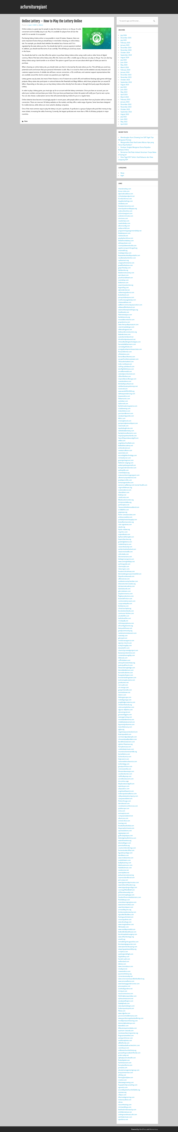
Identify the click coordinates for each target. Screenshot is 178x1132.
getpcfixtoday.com (124, 268)
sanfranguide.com (124, 564)
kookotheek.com (123, 295)
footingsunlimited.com (125, 917)
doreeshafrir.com (123, 648)
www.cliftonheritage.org (126, 937)
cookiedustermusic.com (126, 749)
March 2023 (125, 97)
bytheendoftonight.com (126, 537)
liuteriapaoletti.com (124, 734)
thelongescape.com (124, 697)
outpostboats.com (124, 534)
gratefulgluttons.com (125, 542)
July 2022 (124, 117)
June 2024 (124, 62)
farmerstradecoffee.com (126, 850)
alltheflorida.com (123, 1043)
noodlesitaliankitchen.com (127, 258)
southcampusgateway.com (127, 300)
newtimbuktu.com (124, 223)
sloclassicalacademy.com (126, 586)
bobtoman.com (123, 282)
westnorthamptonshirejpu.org (128, 310)
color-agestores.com (125, 524)
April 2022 (124, 124)
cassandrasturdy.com (125, 547)
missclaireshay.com (124, 189)
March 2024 (125, 67)
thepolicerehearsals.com (126, 576)
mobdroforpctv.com (124, 544)
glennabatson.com (124, 591)
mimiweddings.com (124, 1107)
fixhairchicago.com (124, 801)
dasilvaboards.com (124, 589)
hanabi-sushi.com (124, 959)
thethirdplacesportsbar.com (127, 996)
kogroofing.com (123, 287)
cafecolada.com (123, 554)
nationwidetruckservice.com (127, 761)
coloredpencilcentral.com (126, 374)
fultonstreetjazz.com (125, 315)
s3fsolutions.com (123, 354)
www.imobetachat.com (125, 858)
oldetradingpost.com (125, 329)
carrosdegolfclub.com (125, 347)
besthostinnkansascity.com (127, 1109)
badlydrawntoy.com (124, 863)
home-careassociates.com (127, 514)
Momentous (154, 1129)
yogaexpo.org (122, 512)
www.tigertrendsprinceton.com (128, 882)
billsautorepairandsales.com (127, 1028)
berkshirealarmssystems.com (127, 406)
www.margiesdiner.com (126, 924)
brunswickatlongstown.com (127, 677)
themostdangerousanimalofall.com (129, 574)
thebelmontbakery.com (126, 240)
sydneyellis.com (123, 470)
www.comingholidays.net (126, 561)
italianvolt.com (123, 403)
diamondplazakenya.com (126, 1023)
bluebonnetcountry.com (126, 273)
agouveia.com (123, 1087)
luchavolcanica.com (124, 756)
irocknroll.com (123, 389)
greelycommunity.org (125, 631)
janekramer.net (123, 682)
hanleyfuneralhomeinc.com (127, 433)
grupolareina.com (124, 322)
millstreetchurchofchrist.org (127, 1050)
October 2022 (125, 109)
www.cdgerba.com (124, 1013)
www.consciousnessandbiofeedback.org (131, 979)
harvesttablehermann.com (127, 344)
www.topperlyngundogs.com (127, 887)
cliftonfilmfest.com (124, 376)
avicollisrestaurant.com (126, 779)
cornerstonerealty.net (125, 976)
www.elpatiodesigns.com (126, 1006)
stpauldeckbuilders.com (126, 914)
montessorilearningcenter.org (128, 1033)
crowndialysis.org (123, 473)
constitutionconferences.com (128, 806)
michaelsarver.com (124, 458)
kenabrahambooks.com (126, 611)
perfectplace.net (123, 505)
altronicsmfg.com (124, 226)
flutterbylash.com (124, 1060)
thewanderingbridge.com (126, 668)
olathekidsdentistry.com (126, 431)
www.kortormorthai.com (126, 905)
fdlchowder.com (123, 927)
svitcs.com (121, 811)
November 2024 (126, 50)
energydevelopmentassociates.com (130, 349)
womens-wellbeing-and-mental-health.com (132, 485)
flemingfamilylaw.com (125, 1077)
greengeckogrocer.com (126, 460)
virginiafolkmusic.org (125, 487)
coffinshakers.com (124, 660)
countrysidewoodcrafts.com (127, 245)
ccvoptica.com (123, 951)
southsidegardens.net (125, 988)
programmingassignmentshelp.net (129, 231)
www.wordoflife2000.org (126, 391)
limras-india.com (123, 191)
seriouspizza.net (123, 813)
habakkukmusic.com (125, 868)
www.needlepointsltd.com (126, 929)
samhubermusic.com (125, 1117)
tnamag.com (122, 823)
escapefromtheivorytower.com (128, 359)
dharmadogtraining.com (126, 1097)
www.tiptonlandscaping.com (127, 947)
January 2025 (125, 45)
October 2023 (125, 80)
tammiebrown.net (124, 692)
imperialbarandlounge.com (127, 379)
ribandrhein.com (123, 492)
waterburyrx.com (123, 786)
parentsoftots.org (124, 845)
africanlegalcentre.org (125, 626)
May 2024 (124, 65)
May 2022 (124, 122)
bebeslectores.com (124, 334)
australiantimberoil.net (125, 337)
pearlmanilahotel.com (125, 277)
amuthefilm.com (123, 616)
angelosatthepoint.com (126, 791)
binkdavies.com (123, 606)
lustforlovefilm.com (124, 618)
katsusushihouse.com (125, 628)
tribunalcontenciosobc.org (127, 584)
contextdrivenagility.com (126, 655)
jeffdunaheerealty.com (125, 892)
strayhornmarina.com (125, 593)
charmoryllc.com (123, 566)
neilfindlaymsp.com (124, 776)
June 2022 (124, 119)
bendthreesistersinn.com (126, 742)
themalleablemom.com (126, 670)
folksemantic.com (124, 398)
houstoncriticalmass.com (126, 571)
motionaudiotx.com (124, 1100)
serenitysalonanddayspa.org (127, 208)
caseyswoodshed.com (125, 798)
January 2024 (125, 72)
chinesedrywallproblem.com (127, 739)
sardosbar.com (123, 401)
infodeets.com (123, 203)
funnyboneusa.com (124, 747)
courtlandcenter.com (125, 774)
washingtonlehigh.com (125, 954)
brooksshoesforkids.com (126, 826)
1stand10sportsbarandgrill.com (128, 438)
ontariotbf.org (122, 250)
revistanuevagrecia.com (126, 640)
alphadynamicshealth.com (127, 1058)
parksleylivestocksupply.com (127, 519)
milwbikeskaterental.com (126, 722)
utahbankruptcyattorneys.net (128, 386)
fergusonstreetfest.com (126, 1035)
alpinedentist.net (124, 290)
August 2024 (125, 57)
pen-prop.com (123, 880)
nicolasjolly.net (123, 621)
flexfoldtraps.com (124, 900)
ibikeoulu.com (122, 658)
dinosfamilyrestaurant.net (126, 339)
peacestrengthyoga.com (126, 895)
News (26, 121)
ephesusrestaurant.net (125, 998)
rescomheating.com (124, 1105)
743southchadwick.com (126, 361)
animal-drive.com (124, 821)
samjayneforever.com (125, 1038)
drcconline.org (123, 781)
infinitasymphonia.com (126, 623)
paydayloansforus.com (125, 238)
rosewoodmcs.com (124, 971)
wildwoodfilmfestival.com (126, 307)
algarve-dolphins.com (125, 710)
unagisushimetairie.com (126, 263)
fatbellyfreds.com (124, 1003)
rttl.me (120, 1102)
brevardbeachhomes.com (126, 356)
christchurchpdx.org (124, 608)
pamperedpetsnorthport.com (128, 423)
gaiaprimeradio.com (125, 690)
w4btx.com (121, 440)
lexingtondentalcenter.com (127, 468)
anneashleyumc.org (124, 909)
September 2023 (126, 82)
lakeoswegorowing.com (126, 1082)
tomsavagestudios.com (125, 482)
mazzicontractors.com (125, 993)
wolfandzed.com (123, 961)
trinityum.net (122, 991)
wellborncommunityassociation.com (130, 305)
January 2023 (125, 102)
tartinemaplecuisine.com (126, 680)
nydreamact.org (123, 260)
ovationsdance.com (124, 490)
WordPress (142, 1129)
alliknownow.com (124, 579)
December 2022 (126, 104)
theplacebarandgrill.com (126, 784)
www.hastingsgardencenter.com (128, 984)
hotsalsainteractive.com (126, 206)
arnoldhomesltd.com (125, 371)
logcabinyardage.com (125, 853)
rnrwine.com (122, 1080)
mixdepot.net (122, 969)
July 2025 (124, 40)
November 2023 (126, 77)
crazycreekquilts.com (125, 603)
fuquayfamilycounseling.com (127, 1085)
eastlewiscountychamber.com (128, 581)
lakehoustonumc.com (125, 865)
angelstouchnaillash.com (126, 443)
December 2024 (126, 47)
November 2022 (126, 107)
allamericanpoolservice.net (127, 477)
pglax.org (121, 729)
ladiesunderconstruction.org (127, 332)
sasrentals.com (123, 453)
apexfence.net (123, 1119)
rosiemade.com (123, 426)
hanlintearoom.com (124, 1063)
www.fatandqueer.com (125, 907)
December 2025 (126, 38)
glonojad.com (122, 638)
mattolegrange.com (124, 700)
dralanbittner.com (124, 411)
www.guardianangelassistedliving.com (130, 1018)
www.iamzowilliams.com (126, 981)
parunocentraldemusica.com (127, 1016)
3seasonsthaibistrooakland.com (128, 507)
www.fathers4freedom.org (126, 885)
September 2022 (126, 112)
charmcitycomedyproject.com (128, 650)
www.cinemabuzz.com (125, 966)
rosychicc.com (123, 532)
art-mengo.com (123, 687)
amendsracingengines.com (127, 902)
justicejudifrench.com (125, 665)
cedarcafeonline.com (125, 211)
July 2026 (124, 35)
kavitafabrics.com (124, 754)
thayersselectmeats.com (126, 828)
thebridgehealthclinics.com (127, 838)
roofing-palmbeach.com (126, 366)
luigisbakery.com (123, 956)
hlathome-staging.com (125, 463)
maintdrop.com (123, 280)
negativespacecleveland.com (128, 732)
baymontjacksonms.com (126, 724)
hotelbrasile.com (123, 312)
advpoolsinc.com (123, 789)
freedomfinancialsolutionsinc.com (129, 897)
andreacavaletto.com (125, 517)
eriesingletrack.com (124, 421)
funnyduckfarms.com (125, 1065)
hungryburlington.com (125, 675)
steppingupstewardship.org (127, 949)
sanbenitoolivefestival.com (127, 549)
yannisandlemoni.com (125, 413)
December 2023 (126, 75)
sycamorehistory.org (125, 974)
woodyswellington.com (125, 1001)
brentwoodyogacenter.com (127, 944)
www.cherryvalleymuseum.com (128, 324)
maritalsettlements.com (126, 719)
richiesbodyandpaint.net (126, 196)
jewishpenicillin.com (125, 480)
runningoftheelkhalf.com (126, 890)
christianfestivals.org (125, 705)
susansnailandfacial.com (126, 877)
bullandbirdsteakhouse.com (127, 932)
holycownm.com (123, 759)
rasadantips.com (123, 221)
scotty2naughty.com (125, 645)
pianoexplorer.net (124, 986)
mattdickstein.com (124, 860)
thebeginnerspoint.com (126, 559)
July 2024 (124, 60)
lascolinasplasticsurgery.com (127, 934)
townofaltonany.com (125, 727)
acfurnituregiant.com (125, 213)
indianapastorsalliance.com (127, 793)
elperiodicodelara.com (125, 194)
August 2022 (125, 114)
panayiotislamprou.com (126, 297)
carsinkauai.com (123, 1048)
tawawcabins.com (124, 396)
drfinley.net (122, 1075)
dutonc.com (122, 695)
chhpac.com (122, 1095)
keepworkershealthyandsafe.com (129, 255)
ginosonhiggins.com (125, 714)
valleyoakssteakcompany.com (128, 796)
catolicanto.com (123, 497)
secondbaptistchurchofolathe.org (129, 1090)
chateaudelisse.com (124, 302)
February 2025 (125, 43)
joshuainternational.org (126, 875)
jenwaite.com (122, 1067)
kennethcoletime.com (125, 672)
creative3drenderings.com (127, 848)
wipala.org (121, 527)
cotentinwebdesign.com (126, 327)
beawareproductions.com (126, 653)
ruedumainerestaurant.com (127, 633)
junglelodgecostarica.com (126, 702)
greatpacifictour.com (125, 766)
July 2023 (124, 87)
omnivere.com (123, 218)
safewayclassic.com (124, 243)
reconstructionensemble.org (127, 751)
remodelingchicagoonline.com (128, 942)
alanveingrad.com (124, 712)
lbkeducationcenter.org (126, 500)
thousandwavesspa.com (126, 771)
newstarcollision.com (125, 450)
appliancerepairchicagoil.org (127, 248)
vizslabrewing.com (124, 408)
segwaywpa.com (123, 833)
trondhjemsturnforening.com (128, 1021)
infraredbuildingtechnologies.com (129, 342)
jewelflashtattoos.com (125, 265)
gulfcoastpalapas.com (125, 835)
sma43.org (121, 939)
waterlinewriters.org (124, 840)
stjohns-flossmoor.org (125, 744)
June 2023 (124, 89)
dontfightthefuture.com (126, 369)
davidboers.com (123, 855)
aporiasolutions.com (125, 830)
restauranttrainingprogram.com (128, 475)
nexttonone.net (123, 870)
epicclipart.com (123, 275)
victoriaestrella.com (124, 769)
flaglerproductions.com (126, 596)
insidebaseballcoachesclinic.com (129, 1045)
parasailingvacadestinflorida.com (129, 1053)
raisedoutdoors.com (124, 381)
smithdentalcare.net (125, 1112)
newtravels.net (123, 236)
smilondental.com (124, 448)
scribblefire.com (123, 510)
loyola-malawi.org (124, 529)
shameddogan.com (124, 843)
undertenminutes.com (125, 216)
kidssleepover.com (124, 233)
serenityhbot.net (123, 872)
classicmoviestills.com (125, 552)
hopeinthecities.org (124, 539)
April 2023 (124, 94)
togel (122, 175)
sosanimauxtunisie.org (125, 285)
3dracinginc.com (123, 569)
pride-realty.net (123, 1055)
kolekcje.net (122, 495)
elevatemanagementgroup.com (128, 1070)
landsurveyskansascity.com (127, 912)
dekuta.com (122, 964)
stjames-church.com (125, 643)
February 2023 (125, 99)
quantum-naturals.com (126, 1030)
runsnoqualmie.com (124, 919)
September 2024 (126, 55)
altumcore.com (123, 818)
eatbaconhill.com (124, 228)
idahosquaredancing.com (126, 394)
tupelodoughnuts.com (125, 428)
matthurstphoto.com (125, 1040)
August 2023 (125, 85)
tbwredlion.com (123, 1026)
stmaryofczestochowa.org (126, 663)
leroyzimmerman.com (125, 1072)
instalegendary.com (124, 253)
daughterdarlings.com (125, 201)
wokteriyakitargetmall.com (127, 465)
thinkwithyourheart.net (125, 384)
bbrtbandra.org (123, 270)
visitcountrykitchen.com (126, 707)
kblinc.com (121, 418)
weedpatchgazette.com (126, 416)
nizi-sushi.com (123, 685)
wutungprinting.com (125, 717)
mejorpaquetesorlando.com (127, 435)
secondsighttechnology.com (127, 455)
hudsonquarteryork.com (126, 1008)
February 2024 (125, 70)
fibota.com (121, 1011)
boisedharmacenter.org (126, 522)
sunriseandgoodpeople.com (127, 737)
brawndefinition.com (125, 598)
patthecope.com (123, 808)
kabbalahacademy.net (125, 445)
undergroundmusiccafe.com (127, 1114)
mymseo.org (122, 1092)
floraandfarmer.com (125, 352)
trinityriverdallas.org (124, 502)
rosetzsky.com (123, 635)
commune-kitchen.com (126, 613)
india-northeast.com (125, 364)
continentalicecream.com (126, 601)
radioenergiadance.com (126, 292)
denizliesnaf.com (124, 803)
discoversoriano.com (125, 556)
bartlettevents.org (124, 317)
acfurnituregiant (33, 7)
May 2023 (124, 92)
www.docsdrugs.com (124, 922)
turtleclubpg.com (123, 764)
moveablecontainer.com (126, 319)
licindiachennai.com (125, 198)
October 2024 (125, 52)
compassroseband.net (125, 816)
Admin (41, 25)
